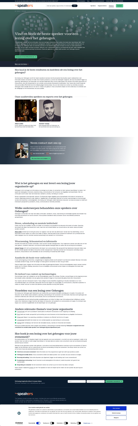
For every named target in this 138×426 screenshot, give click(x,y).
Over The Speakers (81, 1)
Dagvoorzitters (102, 5)
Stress (19, 317)
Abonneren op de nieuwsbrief (97, 1)
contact (31, 367)
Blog (88, 1)
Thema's (111, 5)
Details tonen (87, 423)
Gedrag (19, 323)
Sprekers (93, 5)
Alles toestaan (116, 408)
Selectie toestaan (116, 413)
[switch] (52, 423)
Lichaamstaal (20, 320)
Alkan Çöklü (19, 124)
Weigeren (116, 417)
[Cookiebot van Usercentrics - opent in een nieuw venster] (19, 423)
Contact (119, 5)
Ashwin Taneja (44, 124)
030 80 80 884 (120, 1)
